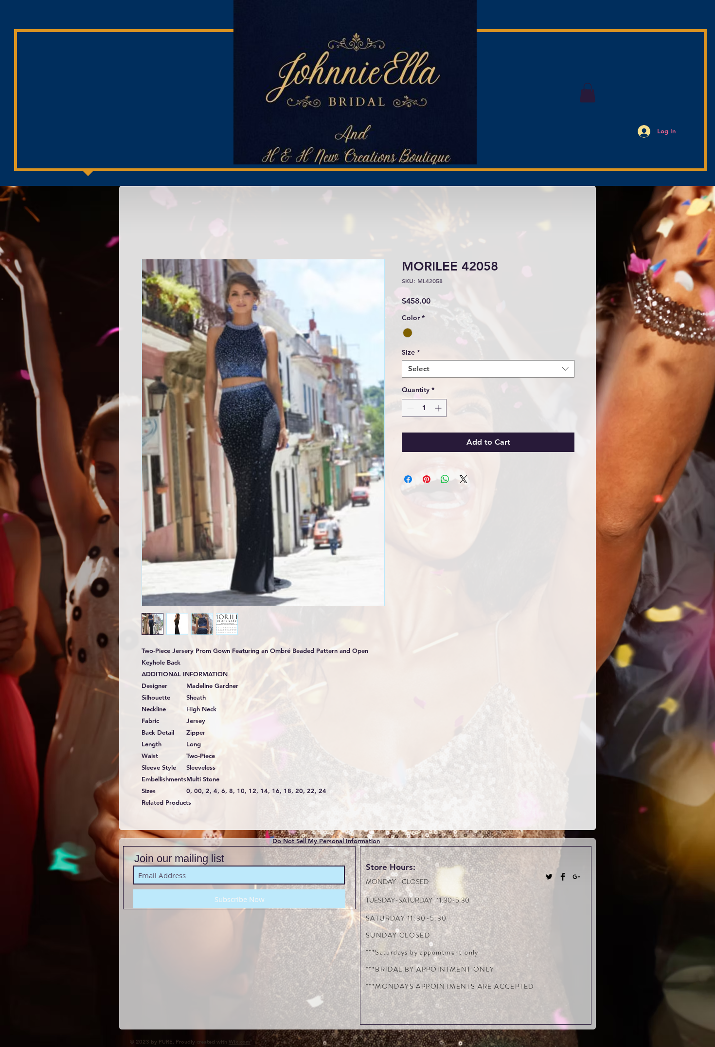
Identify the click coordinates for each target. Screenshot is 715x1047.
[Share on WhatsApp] (445, 479)
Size (411, 352)
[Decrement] (409, 407)
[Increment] (439, 407)
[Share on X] (463, 479)
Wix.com (239, 1041)
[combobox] (488, 369)
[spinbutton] (424, 407)
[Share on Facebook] (408, 479)
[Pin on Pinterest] (426, 479)
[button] (587, 93)
